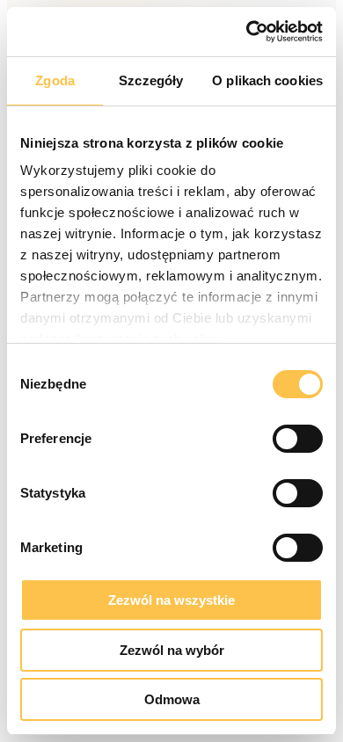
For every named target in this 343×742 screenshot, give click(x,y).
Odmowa (172, 699)
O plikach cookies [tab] (267, 80)
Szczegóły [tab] (151, 80)
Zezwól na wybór (172, 650)
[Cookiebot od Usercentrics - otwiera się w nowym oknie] (247, 31)
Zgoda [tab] (55, 80)
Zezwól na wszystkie (171, 600)
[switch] (298, 439)
